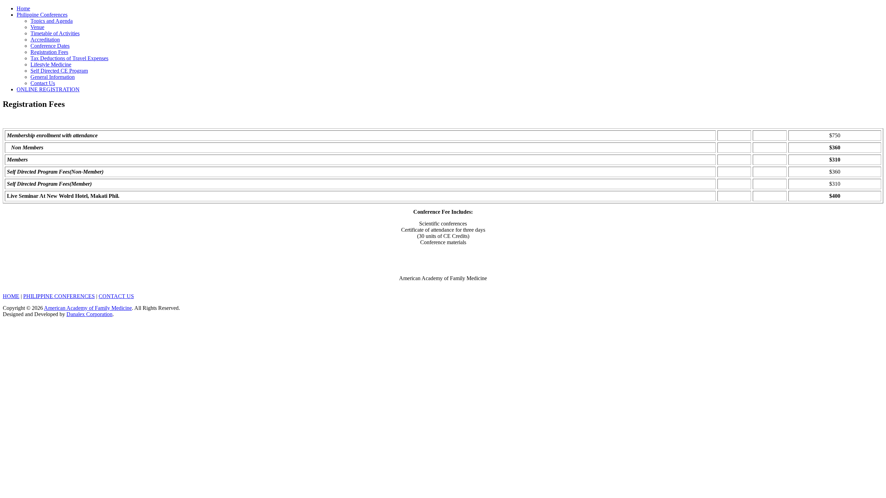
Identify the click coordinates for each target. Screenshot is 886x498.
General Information (52, 77)
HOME (11, 296)
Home (23, 8)
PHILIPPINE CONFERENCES (59, 296)
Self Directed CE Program (59, 71)
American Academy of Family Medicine (88, 308)
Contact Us (42, 83)
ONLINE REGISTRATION (48, 89)
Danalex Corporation (89, 314)
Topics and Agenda (51, 21)
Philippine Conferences (42, 15)
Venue (37, 27)
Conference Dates (50, 46)
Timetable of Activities (55, 33)
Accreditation (45, 40)
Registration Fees (49, 52)
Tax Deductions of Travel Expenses (69, 58)
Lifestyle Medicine (50, 64)
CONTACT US (116, 296)
